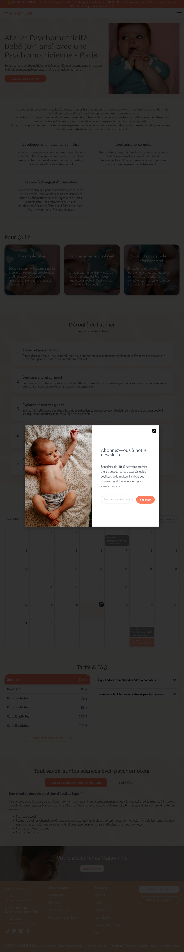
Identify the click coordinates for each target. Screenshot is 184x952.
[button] (154, 430)
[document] (92, 476)
